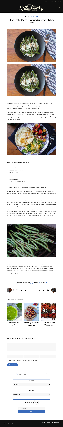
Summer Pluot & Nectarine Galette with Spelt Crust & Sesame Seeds (31, 324)
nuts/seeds (36, 282)
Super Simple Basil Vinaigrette (14, 323)
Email (25, 354)
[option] (14, 314)
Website (41, 354)
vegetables (43, 282)
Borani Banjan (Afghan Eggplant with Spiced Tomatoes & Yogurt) (49, 324)
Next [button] (55, 300)
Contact (13, 423)
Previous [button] (52, 300)
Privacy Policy (7, 423)
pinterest (58, 1)
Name (8, 354)
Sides (32, 16)
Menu (60, 7)
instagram (56, 1)
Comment (9, 342)
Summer (36, 16)
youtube (60, 1)
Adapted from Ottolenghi (12, 164)
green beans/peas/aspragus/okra (24, 282)
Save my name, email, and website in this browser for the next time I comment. (23, 360)
